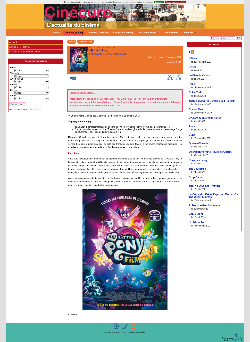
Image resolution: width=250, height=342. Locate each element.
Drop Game (195, 177)
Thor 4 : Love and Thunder (204, 185)
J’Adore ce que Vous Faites (205, 118)
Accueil (56, 32)
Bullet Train (195, 92)
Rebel (192, 84)
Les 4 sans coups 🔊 (149, 32)
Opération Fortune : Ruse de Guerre (210, 151)
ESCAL (234, 340)
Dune (192, 135)
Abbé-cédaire (171, 32)
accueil (72, 42)
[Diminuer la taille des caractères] (178, 79)
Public (13, 67)
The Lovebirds (197, 168)
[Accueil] (125, 28)
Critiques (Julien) (74, 32)
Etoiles (13, 84)
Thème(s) (14, 73)
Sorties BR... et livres (20, 47)
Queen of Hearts (198, 143)
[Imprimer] (73, 79)
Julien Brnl (174, 62)
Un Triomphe (196, 222)
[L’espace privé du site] (125, 328)
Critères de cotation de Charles (24, 51)
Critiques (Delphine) (98, 32)
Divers (13, 90)
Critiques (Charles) (123, 32)
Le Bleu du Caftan (199, 75)
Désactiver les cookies (175, 2)
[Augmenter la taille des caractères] (170, 79)
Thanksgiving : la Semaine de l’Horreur (212, 101)
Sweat (192, 67)
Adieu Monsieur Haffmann (204, 205)
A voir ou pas (16, 79)
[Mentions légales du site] (116, 328)
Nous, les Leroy (198, 160)
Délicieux (194, 58)
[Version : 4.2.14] (238, 338)
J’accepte (159, 2)
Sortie (13, 95)
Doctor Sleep (196, 109)
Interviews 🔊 (190, 32)
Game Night (196, 214)
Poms (192, 126)
